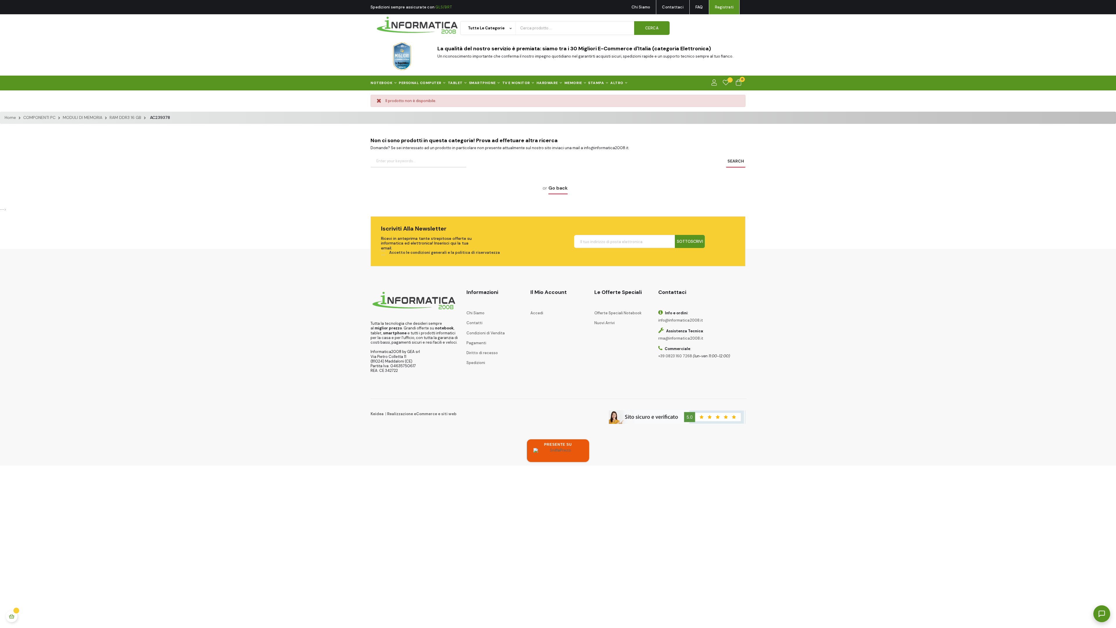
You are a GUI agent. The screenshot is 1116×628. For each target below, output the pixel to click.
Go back (558, 188)
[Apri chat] (1101, 613)
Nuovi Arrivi (604, 322)
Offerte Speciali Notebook (618, 313)
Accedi (536, 313)
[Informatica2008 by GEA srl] (417, 25)
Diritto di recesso (482, 352)
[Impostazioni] (714, 83)
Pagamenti (476, 342)
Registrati (724, 7)
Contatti (474, 322)
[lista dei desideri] (726, 83)
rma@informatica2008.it (680, 338)
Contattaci (673, 7)
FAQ (699, 7)
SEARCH (735, 161)
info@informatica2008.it (680, 320)
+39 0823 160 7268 (675, 356)
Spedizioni (475, 362)
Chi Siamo (641, 7)
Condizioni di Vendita (485, 333)
